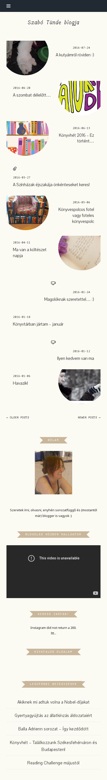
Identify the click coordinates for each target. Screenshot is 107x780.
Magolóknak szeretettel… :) (69, 299)
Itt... (53, 633)
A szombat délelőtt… (32, 95)
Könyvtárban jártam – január (38, 324)
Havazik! (20, 383)
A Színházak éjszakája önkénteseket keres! (51, 185)
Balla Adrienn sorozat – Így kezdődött (53, 729)
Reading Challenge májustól (53, 763)
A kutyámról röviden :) (75, 55)
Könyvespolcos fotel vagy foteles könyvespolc (76, 215)
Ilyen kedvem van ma (75, 358)
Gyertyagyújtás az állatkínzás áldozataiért (53, 715)
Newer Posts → (89, 417)
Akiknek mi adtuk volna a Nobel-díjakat (53, 702)
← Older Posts (17, 417)
